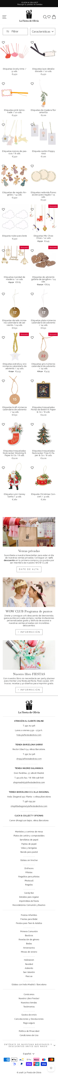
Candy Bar (29, 893)
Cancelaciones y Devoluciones (29, 1019)
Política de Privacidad (29, 1031)
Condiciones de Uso (29, 1035)
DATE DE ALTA (29, 569)
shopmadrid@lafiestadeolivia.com (29, 782)
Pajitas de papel (28, 844)
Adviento (29, 968)
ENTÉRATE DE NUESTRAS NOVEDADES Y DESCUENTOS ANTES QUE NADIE (28, 1045)
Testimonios (29, 1007)
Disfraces (29, 868)
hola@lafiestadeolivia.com (29, 735)
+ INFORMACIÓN (29, 632)
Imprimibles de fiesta (29, 901)
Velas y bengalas (29, 848)
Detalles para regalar (29, 897)
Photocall (29, 881)
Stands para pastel (29, 852)
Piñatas (28, 872)
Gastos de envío (29, 1015)
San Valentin (29, 972)
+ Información (29, 690)
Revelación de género (29, 939)
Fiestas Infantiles (29, 915)
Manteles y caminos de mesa (29, 832)
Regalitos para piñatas (28, 877)
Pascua (29, 976)
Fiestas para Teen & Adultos (29, 923)
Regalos (29, 885)
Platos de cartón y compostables (29, 836)
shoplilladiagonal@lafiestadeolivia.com (29, 806)
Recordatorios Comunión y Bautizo (29, 905)
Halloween (29, 960)
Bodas (29, 944)
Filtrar (14, 31)
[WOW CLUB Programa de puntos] (29, 592)
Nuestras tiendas (29, 1003)
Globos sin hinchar (29, 860)
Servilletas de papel (29, 840)
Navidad (29, 964)
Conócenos (29, 994)
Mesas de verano (29, 952)
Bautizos (29, 935)
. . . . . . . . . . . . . (29, 856)
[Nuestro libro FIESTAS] (29, 655)
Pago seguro (29, 1023)
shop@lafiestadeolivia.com (29, 759)
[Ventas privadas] (29, 532)
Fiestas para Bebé (28, 919)
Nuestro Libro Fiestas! (29, 998)
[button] (3, 42)
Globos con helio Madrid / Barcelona (29, 984)
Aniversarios (29, 948)
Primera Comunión (29, 931)
